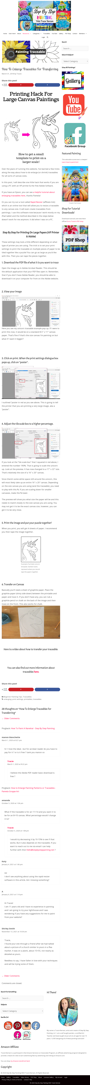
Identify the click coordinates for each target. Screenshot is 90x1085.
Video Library (25, 1077)
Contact (75, 33)
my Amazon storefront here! (20, 1061)
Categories (36, 33)
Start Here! (12, 33)
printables (28, 699)
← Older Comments (11, 718)
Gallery (61, 33)
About (19, 33)
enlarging (7, 699)
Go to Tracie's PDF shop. (75, 221)
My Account (58, 1077)
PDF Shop (68, 33)
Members (82, 33)
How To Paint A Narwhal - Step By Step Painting (33, 728)
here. (36, 671)
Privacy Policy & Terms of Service (12, 1080)
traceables (37, 699)
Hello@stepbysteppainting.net (40, 849)
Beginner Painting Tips (13, 697)
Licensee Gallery (49, 1077)
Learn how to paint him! (70, 162)
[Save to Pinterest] (21, 85)
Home (5, 33)
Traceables (46, 33)
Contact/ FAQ (28, 1080)
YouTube (54, 33)
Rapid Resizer (36, 202)
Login (43, 37)
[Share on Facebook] (47, 85)
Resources (26, 33)
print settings (17, 699)
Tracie (10, 761)
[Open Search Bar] (47, 37)
